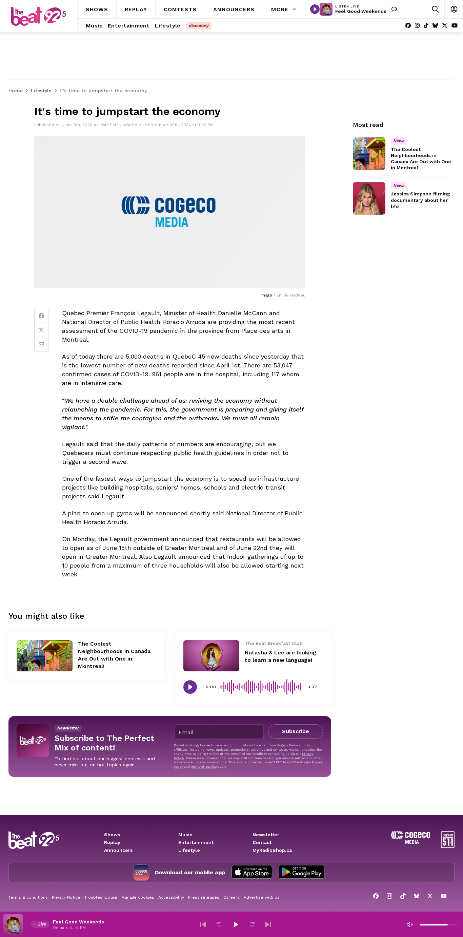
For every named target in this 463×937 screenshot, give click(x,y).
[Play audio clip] (190, 687)
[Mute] (409, 924)
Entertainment (196, 842)
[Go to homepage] (38, 16)
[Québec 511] (448, 846)
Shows (112, 834)
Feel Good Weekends (360, 11)
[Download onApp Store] (251, 872)
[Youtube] (454, 25)
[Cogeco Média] (410, 842)
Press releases (203, 897)
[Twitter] (41, 330)
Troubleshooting (100, 897)
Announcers (118, 850)
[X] (444, 25)
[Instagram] (417, 25)
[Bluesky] (435, 25)
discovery (199, 25)
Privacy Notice (66, 897)
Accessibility (171, 897)
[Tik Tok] (426, 25)
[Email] (41, 344)
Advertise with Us (262, 897)
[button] (203, 924)
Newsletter (266, 834)
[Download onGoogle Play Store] (301, 872)
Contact (262, 842)
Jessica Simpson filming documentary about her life (420, 200)
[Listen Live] (314, 9)
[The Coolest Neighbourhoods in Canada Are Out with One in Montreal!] (45, 656)
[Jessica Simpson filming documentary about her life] (369, 198)
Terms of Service (204, 766)
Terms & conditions (28, 897)
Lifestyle (189, 850)
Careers (231, 897)
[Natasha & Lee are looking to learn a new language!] (211, 656)
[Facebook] (408, 25)
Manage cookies (137, 897)
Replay (112, 842)
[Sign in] (453, 9)
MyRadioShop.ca (272, 850)
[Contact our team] (394, 9)
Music (185, 834)
